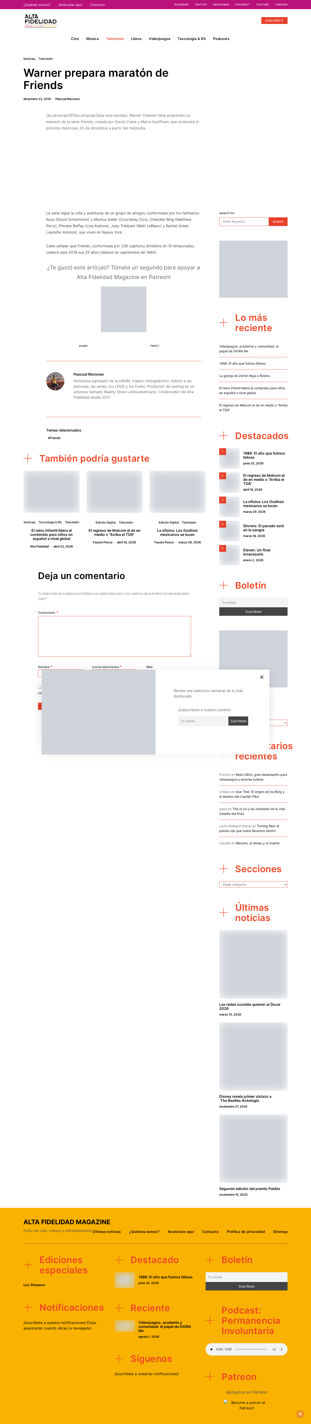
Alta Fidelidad (39, 546)
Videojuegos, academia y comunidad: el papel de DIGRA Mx (164, 1326)
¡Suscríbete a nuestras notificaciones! (147, 1373)
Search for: (227, 213)
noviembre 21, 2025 (233, 1106)
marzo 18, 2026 (254, 536)
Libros (136, 39)
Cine (75, 39)
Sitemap (280, 1231)
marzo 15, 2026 (230, 1014)
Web (149, 667)
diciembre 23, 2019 (37, 99)
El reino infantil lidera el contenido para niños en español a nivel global (51, 534)
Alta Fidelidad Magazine (66, 1222)
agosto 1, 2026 (148, 1336)
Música (92, 39)
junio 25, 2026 (253, 463)
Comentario (47, 612)
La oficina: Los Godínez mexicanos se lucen (177, 532)
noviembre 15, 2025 (233, 1194)
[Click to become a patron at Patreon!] (123, 309)
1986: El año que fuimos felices (242, 363)
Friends (55, 438)
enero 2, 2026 (253, 560)
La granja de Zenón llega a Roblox (244, 376)
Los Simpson (34, 1285)
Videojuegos (159, 39)
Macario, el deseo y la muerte (258, 843)
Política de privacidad (246, 1231)
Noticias (29, 59)
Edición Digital (105, 522)
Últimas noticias (107, 1231)
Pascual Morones (67, 99)
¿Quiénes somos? (36, 5)
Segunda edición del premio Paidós (249, 1188)
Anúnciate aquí (70, 5)
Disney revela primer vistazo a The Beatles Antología (245, 1098)
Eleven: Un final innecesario (256, 552)
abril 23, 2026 (63, 546)
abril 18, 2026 (126, 542)
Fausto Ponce (102, 542)
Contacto (97, 5)
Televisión (115, 39)
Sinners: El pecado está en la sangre (263, 528)
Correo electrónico (107, 666)
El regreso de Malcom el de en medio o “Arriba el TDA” (114, 532)
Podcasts (221, 39)
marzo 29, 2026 (189, 542)
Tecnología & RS (192, 39)
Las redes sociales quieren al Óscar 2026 (249, 1006)
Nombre (45, 666)
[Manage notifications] (300, 1414)
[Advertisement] (123, 171)
